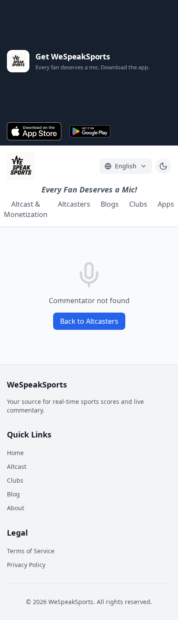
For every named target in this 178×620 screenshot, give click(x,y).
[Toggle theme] (163, 166)
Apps (166, 204)
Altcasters (74, 204)
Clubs (138, 204)
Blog (13, 494)
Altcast (16, 466)
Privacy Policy (26, 565)
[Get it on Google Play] (90, 131)
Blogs (110, 204)
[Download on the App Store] (34, 131)
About (15, 508)
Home (15, 453)
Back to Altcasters (89, 321)
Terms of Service (30, 551)
